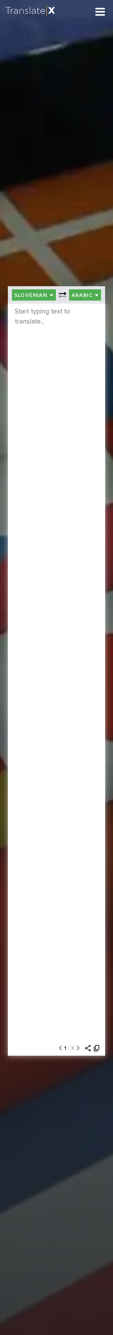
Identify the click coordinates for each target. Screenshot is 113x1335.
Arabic (83, 295)
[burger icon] (100, 12)
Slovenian (32, 295)
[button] (59, 1048)
